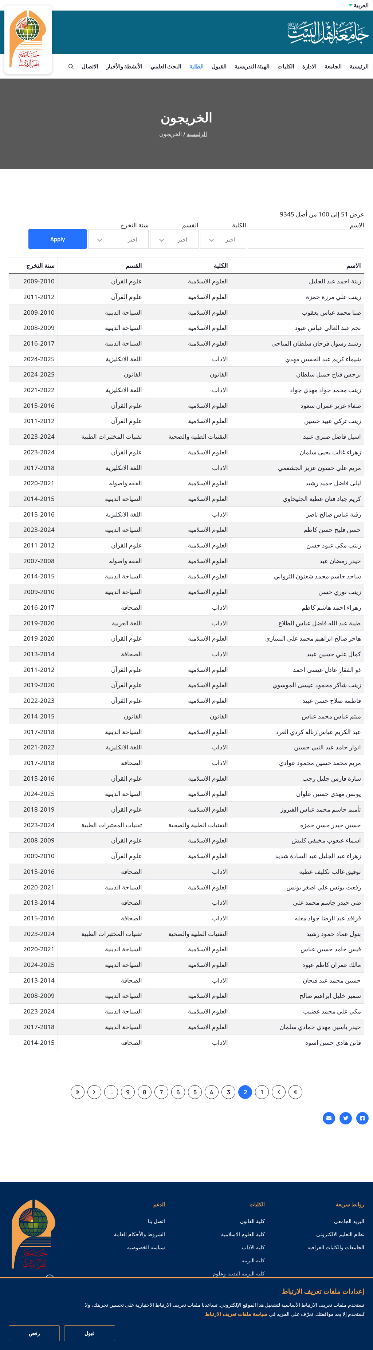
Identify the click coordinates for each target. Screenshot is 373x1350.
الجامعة (333, 66)
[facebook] (362, 1118)
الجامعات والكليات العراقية (335, 1247)
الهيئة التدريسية (252, 66)
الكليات (286, 66)
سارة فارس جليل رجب (331, 778)
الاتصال (90, 66)
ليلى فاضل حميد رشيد (333, 483)
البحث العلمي (165, 66)
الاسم (357, 225)
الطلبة (196, 66)
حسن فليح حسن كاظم (332, 529)
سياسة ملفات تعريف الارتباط (236, 1314)
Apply (57, 239)
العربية (361, 5)
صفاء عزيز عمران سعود (331, 405)
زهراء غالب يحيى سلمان (330, 452)
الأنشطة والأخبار (124, 66)
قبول (90, 1333)
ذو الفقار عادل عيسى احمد (327, 669)
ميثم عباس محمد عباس (331, 716)
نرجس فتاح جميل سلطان (328, 374)
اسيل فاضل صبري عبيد (332, 436)
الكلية (239, 225)
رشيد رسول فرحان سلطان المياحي (316, 343)
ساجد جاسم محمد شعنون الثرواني (317, 576)
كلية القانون (252, 1221)
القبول (219, 66)
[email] (329, 1118)
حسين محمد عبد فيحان (332, 980)
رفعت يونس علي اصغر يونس (323, 887)
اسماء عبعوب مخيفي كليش (326, 840)
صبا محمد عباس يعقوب (331, 312)
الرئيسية (359, 66)
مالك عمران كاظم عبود (331, 964)
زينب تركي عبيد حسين (332, 421)
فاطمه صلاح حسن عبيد (331, 700)
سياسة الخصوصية (146, 1247)
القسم (190, 225)
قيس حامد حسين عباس (331, 949)
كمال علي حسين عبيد (333, 654)
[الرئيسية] (33, 1233)
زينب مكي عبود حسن (333, 545)
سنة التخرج (134, 225)
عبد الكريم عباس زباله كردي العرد (318, 732)
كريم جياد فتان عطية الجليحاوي (322, 498)
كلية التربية (253, 1260)
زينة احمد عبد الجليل (335, 281)
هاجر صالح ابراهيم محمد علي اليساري (313, 638)
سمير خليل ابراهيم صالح (330, 995)
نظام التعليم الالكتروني (340, 1234)
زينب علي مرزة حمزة (333, 296)
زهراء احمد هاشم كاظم (331, 607)
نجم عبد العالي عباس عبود (328, 327)
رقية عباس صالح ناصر (333, 514)
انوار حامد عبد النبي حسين (327, 747)
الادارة (309, 66)
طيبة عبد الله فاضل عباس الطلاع (319, 623)
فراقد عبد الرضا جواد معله (328, 918)
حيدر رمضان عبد (340, 561)
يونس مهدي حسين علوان (328, 793)
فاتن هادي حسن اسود (333, 1042)
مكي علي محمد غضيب (332, 1011)
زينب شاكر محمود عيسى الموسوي (316, 685)
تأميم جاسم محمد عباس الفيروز (320, 809)
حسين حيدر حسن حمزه (330, 825)
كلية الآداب (253, 1247)
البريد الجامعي (349, 1221)
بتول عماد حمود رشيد (333, 933)
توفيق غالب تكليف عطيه (330, 871)
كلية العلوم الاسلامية (243, 1234)
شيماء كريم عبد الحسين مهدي (323, 359)
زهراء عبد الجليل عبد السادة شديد (318, 856)
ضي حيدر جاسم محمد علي (327, 902)
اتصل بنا (156, 1221)
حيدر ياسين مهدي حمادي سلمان (320, 1027)
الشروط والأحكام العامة (139, 1234)
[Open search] (71, 66)
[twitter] (345, 1118)
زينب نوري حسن (339, 592)
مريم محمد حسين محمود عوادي (320, 762)
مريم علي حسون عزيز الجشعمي (319, 467)
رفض (34, 1333)
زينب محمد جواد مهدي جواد (325, 390)
